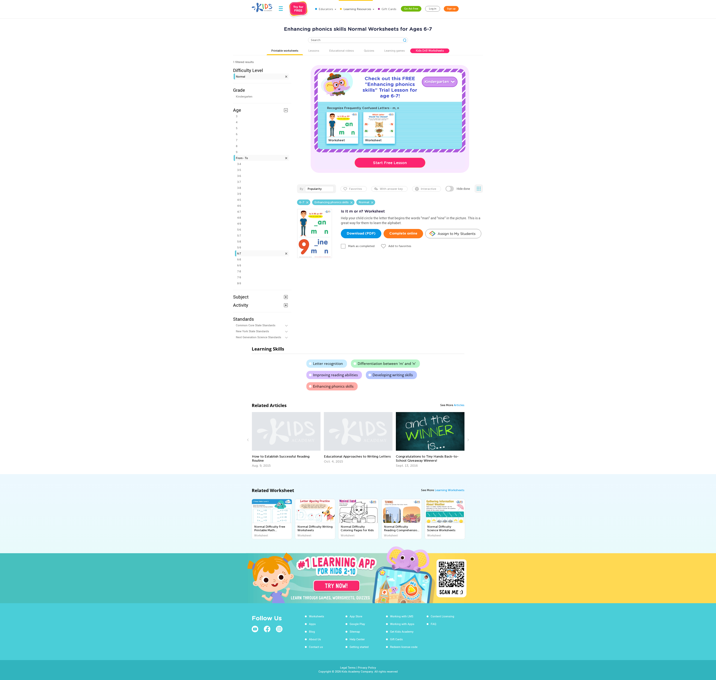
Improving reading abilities (335, 375)
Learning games (394, 50)
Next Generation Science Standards (258, 337)
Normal (240, 76)
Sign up (451, 8)
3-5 (239, 170)
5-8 (239, 241)
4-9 (239, 223)
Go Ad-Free (411, 8)
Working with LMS (401, 616)
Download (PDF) (361, 233)
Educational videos (341, 50)
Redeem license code (403, 647)
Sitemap (355, 631)
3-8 (239, 188)
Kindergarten (244, 96)
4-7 (239, 211)
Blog (312, 631)
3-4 (239, 164)
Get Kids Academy (402, 631)
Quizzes (369, 50)
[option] (286, 438)
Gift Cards (388, 9)
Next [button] (468, 440)
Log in (432, 8)
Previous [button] (248, 440)
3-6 (239, 176)
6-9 (239, 265)
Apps (312, 624)
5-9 (239, 247)
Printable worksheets (284, 50)
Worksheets (316, 616)
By (301, 189)
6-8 (239, 259)
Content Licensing (442, 616)
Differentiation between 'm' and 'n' (387, 363)
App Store (356, 616)
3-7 (239, 182)
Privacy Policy (367, 667)
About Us (315, 639)
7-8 (239, 271)
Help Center (357, 639)
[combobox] (319, 189)
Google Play (357, 624)
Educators (325, 9)
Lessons (313, 50)
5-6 (239, 229)
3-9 (239, 194)
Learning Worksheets (449, 490)
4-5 (239, 200)
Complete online (403, 233)
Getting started (359, 647)
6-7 (239, 253)
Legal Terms (348, 667)
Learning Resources (357, 9)
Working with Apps (402, 624)
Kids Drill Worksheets (430, 50)
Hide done (463, 189)
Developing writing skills (393, 375)
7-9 (239, 277)
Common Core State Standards (255, 325)
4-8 (239, 217)
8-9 (239, 283)
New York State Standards (252, 331)
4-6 (239, 206)
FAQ (433, 624)
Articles (459, 405)
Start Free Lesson (390, 163)
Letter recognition (328, 363)
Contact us (316, 647)
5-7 (239, 235)
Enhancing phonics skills (333, 386)
